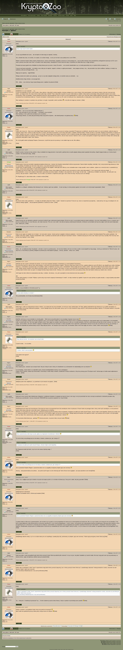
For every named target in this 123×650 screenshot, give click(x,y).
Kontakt (67, 15)
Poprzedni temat (110, 36)
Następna (119, 34)
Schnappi (28, 179)
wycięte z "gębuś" (9, 30)
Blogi (75, 15)
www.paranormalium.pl (26, 470)
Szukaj (112, 19)
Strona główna (24, 15)
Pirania (27, 384)
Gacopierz (28, 240)
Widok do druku (6, 36)
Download (50, 15)
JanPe (27, 156)
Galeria (38, 15)
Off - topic (17, 25)
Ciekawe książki (61, 15)
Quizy (71, 15)
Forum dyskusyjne (32, 15)
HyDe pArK (12, 25)
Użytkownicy (118, 19)
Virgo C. (27, 421)
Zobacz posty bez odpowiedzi (8, 23)
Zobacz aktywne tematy (20, 23)
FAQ (108, 19)
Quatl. (27, 103)
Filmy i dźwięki (44, 15)
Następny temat (117, 36)
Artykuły (55, 15)
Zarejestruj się (12, 19)
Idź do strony (112, 34)
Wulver (27, 482)
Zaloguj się (5, 19)
